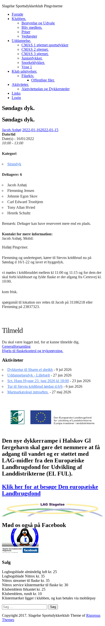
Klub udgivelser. (24, 71)
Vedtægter (29, 36)
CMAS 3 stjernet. (35, 54)
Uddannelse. (21, 41)
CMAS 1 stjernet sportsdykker (44, 45)
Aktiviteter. (20, 84)
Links (16, 93)
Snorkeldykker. (33, 62)
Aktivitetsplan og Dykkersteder (45, 89)
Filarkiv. (27, 76)
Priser (25, 32)
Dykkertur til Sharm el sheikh (30, 370)
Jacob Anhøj (11, 130)
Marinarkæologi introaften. (28, 392)
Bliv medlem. (31, 27)
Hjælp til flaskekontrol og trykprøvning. (32, 351)
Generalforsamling (16, 346)
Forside (17, 14)
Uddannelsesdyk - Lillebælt (28, 375)
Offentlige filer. (43, 80)
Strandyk (14, 164)
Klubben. (19, 19)
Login (16, 98)
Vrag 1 (26, 67)
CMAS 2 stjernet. (35, 49)
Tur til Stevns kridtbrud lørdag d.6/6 (35, 386)
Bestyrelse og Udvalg (38, 23)
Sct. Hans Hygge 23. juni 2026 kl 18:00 (38, 381)
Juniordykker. (31, 58)
